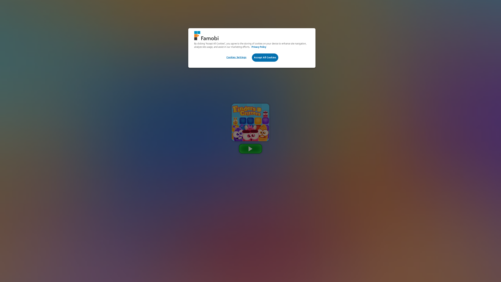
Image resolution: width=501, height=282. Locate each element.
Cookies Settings (236, 57)
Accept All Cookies (265, 57)
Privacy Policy (258, 46)
